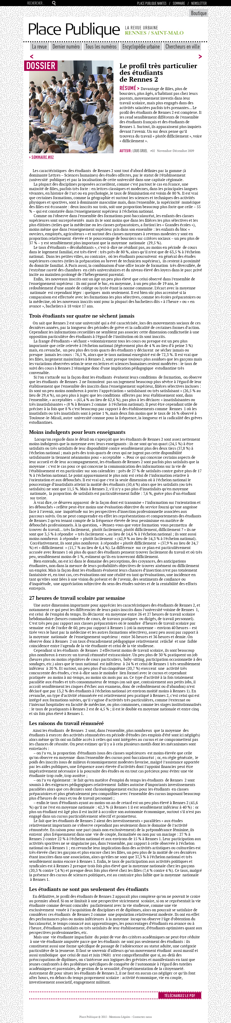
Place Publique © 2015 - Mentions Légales (105, 1016)
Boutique (199, 12)
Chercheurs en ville (183, 46)
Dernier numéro (67, 46)
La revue (40, 46)
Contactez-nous (142, 1016)
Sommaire (179, 3)
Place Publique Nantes (151, 3)
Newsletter (199, 3)
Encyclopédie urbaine (141, 46)
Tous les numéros (101, 46)
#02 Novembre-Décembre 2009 (172, 151)
